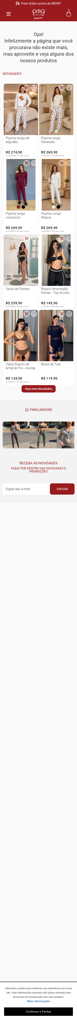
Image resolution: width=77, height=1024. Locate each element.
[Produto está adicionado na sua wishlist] (34, 88)
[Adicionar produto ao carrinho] (26, 88)
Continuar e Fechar (38, 1011)
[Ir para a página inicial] (38, 13)
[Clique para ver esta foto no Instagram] (16, 435)
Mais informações (50, 1001)
